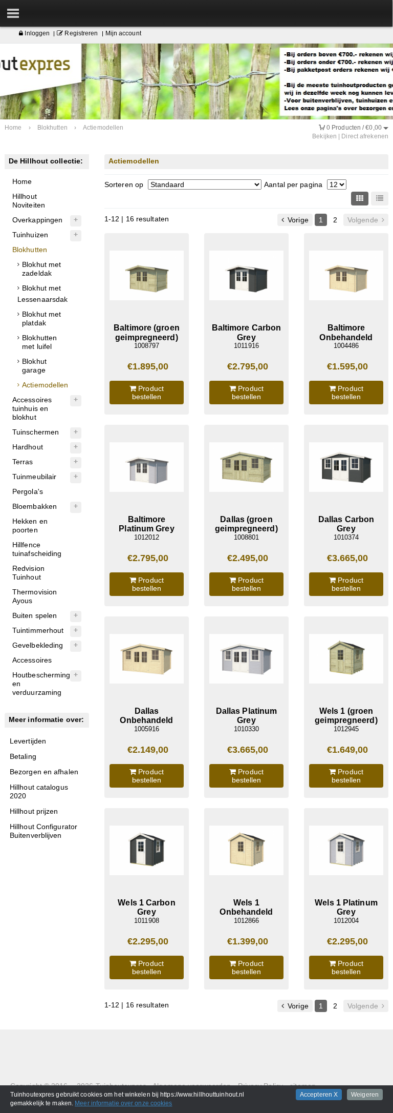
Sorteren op (123, 184)
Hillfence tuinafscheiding (37, 549)
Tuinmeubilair (34, 476)
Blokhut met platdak (41, 318)
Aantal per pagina (293, 184)
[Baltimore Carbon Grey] (246, 275)
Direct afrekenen (364, 136)
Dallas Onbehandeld (146, 715)
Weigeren (365, 1094)
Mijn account (123, 33)
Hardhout (27, 447)
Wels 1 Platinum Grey (346, 907)
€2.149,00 (148, 750)
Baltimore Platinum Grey (146, 523)
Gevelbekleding (37, 645)
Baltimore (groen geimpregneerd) (147, 332)
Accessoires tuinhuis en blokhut (32, 408)
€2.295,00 (148, 941)
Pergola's (27, 491)
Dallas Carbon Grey (346, 523)
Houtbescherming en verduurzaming (41, 683)
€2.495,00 (248, 558)
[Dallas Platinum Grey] (246, 659)
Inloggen (36, 33)
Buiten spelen (34, 615)
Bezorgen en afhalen (44, 772)
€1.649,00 (347, 750)
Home (22, 181)
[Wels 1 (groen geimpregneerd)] (346, 659)
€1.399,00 (248, 941)
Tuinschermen (35, 432)
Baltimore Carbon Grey (246, 332)
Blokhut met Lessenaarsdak (42, 293)
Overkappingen (37, 220)
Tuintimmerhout (37, 630)
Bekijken (324, 136)
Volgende (363, 220)
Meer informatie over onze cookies (123, 1103)
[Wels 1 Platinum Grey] (346, 850)
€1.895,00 (148, 366)
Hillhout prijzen (34, 811)
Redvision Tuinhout (28, 572)
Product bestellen (148, 392)
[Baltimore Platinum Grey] (147, 467)
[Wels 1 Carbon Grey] (147, 850)
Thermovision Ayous (34, 596)
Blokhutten (29, 249)
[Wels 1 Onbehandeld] (246, 850)
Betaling (23, 756)
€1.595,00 (347, 366)
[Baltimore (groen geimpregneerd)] (147, 275)
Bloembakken (34, 506)
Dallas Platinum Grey (246, 715)
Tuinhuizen (30, 235)
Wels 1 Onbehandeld (246, 907)
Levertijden (28, 741)
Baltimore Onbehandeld (346, 332)
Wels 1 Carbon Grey (146, 907)
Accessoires (32, 660)
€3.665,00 (347, 558)
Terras (22, 462)
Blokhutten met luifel (39, 342)
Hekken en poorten (30, 525)
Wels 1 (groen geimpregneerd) (346, 715)
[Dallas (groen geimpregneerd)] (246, 467)
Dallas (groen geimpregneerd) (246, 523)
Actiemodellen (45, 385)
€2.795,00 (248, 366)
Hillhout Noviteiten (28, 200)
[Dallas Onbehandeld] (147, 659)
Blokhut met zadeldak (41, 268)
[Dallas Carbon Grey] (346, 467)
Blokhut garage (34, 365)
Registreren (80, 33)
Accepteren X (319, 1094)
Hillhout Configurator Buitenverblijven (43, 830)
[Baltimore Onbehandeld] (346, 275)
